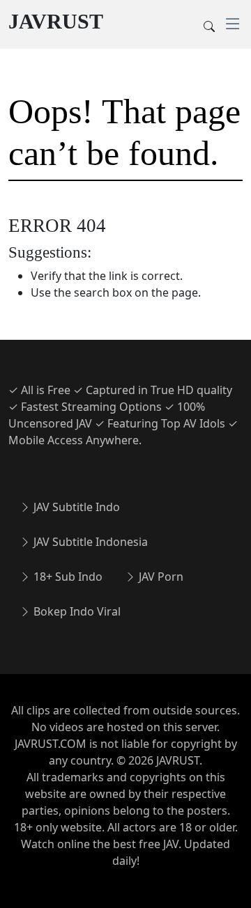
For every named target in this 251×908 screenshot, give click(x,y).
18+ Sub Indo (66, 576)
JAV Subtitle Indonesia (89, 541)
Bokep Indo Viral (76, 611)
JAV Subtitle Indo (75, 507)
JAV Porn (159, 576)
